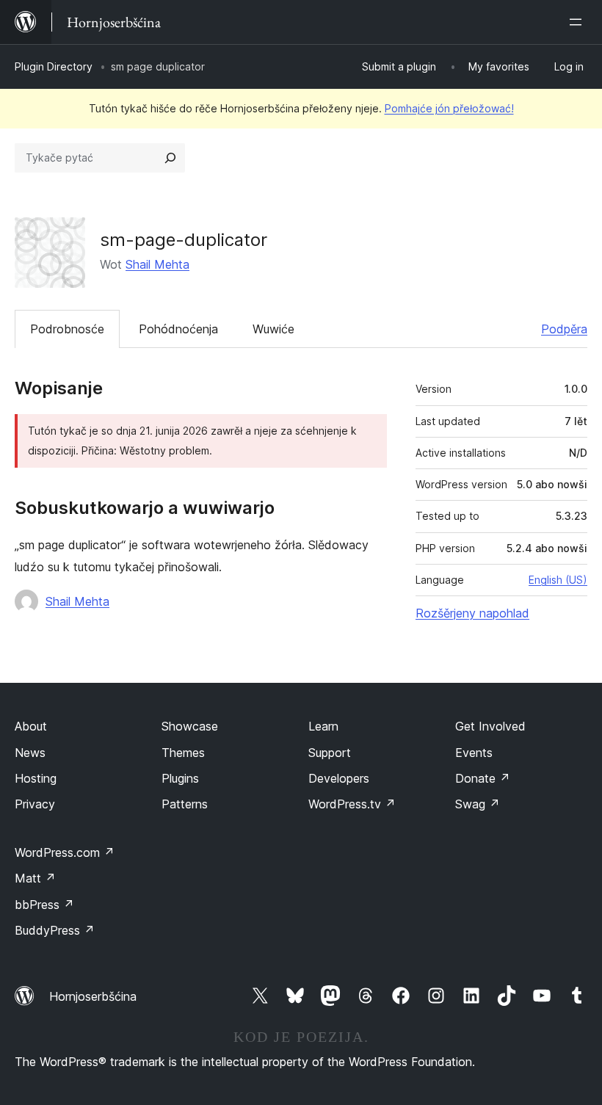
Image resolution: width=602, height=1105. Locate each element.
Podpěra (564, 329)
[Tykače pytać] (170, 158)
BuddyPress (55, 930)
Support (329, 752)
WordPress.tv (352, 804)
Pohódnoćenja (178, 329)
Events (474, 752)
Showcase (190, 726)
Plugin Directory (54, 66)
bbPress (44, 904)
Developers (338, 778)
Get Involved (490, 726)
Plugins (180, 778)
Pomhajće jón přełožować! (449, 108)
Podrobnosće (67, 329)
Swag (477, 804)
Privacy (35, 804)
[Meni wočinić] (578, 22)
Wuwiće (273, 329)
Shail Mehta (157, 264)
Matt (35, 878)
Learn (323, 726)
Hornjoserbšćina (93, 996)
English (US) (558, 579)
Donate (482, 778)
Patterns (185, 804)
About (31, 726)
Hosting (36, 778)
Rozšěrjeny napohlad (472, 613)
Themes (183, 752)
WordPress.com (65, 852)
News (30, 752)
